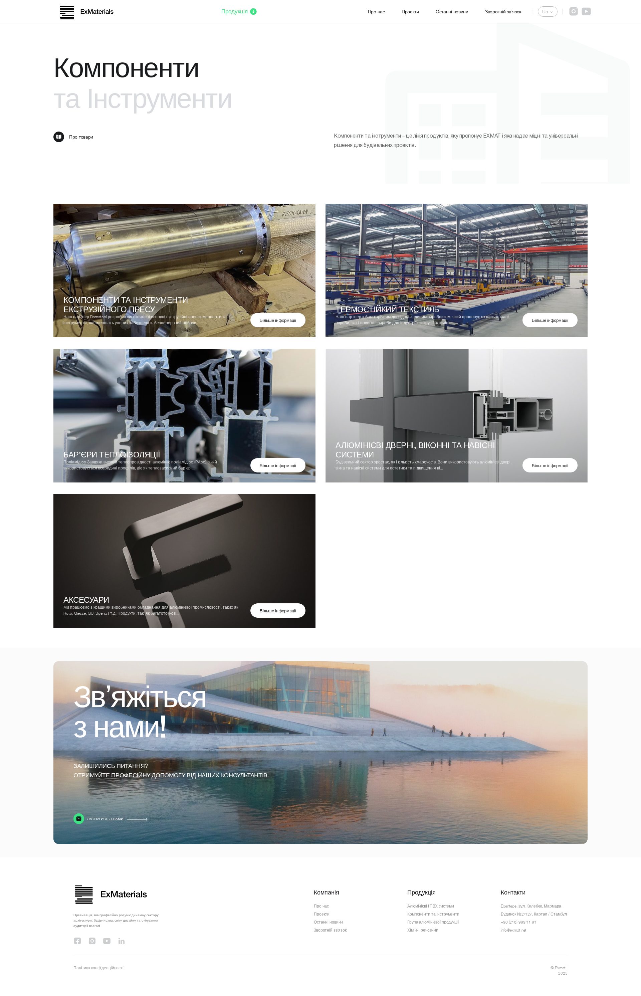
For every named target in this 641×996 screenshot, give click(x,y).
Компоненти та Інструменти (433, 914)
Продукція (234, 11)
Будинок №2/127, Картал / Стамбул (534, 914)
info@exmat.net (513, 930)
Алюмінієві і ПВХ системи (430, 906)
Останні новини (452, 11)
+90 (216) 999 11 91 (519, 922)
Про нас (376, 11)
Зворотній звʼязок (330, 930)
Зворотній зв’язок (503, 11)
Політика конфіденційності (98, 967)
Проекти (410, 11)
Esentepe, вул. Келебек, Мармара (531, 906)
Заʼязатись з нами (105, 819)
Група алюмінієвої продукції (433, 922)
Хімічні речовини (422, 930)
